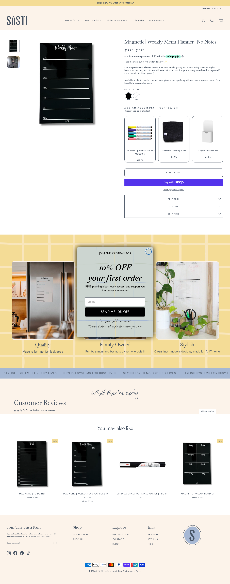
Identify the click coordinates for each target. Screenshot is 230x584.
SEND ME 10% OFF (115, 311)
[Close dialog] (149, 252)
